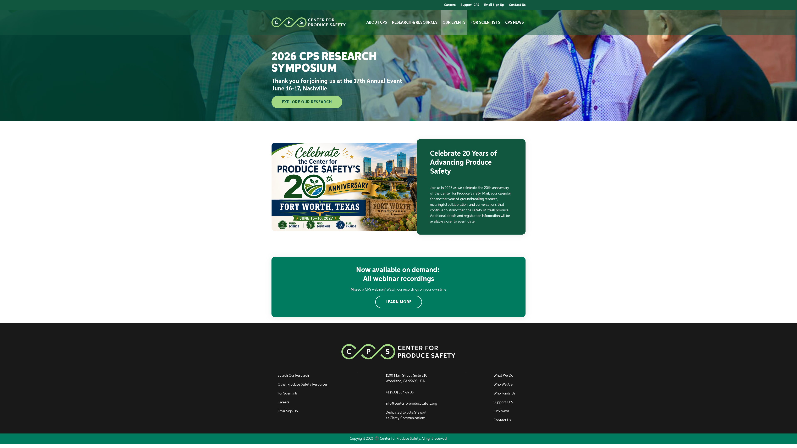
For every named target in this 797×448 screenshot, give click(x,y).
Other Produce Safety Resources (303, 384)
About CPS (376, 22)
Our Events (454, 22)
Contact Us (517, 5)
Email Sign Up (494, 5)
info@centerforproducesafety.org (411, 403)
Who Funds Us (504, 393)
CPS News (514, 22)
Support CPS (470, 5)
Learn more (399, 302)
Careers (450, 5)
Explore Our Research (307, 102)
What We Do (503, 375)
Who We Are (503, 384)
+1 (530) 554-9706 (400, 392)
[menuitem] (304, 376)
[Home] (308, 22)
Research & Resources (415, 22)
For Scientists (485, 22)
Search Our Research (293, 375)
